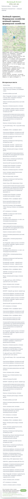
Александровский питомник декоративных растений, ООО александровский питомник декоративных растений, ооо (13, 155)
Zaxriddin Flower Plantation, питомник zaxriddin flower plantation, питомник (12, 166)
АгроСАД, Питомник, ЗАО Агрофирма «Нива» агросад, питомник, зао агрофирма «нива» (13, 89)
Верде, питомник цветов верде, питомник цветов (13, 149)
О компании (15, 6)
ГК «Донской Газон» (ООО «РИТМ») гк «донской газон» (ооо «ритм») (12, 281)
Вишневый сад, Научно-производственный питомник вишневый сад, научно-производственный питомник (13, 411)
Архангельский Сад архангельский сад (12, 163)
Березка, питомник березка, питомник (12, 123)
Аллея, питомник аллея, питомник (11, 284)
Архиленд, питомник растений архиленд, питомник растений (13, 141)
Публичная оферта (6, 6)
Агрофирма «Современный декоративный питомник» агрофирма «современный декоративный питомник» (13, 341)
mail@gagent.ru (17, 76)
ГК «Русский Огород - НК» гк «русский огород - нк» (14, 126)
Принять (23, 490)
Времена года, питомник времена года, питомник (12, 287)
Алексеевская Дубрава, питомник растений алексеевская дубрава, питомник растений (13, 133)
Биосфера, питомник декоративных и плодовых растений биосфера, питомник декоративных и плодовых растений (13, 349)
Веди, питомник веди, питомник (10, 176)
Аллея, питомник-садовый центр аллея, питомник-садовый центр (12, 173)
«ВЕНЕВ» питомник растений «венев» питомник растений (12, 137)
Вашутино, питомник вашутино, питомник (13, 106)
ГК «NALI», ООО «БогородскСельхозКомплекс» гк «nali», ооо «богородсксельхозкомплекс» (13, 219)
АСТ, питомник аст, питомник (10, 211)
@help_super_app (14, 4)
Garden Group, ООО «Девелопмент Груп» (13, 183)
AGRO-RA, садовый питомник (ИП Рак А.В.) (13, 365)
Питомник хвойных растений (10, 93)
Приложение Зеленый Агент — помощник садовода (12, 9)
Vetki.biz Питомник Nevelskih (10, 223)
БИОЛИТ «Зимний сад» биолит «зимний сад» (14, 291)
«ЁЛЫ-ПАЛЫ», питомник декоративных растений (12, 239)
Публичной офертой (7, 493)
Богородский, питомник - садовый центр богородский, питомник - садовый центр (12, 145)
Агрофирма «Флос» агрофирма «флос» (12, 129)
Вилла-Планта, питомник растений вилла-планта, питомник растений (13, 159)
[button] (14, 37)
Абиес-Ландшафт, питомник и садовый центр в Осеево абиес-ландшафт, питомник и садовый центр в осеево (14, 98)
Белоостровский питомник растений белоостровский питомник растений (11, 202)
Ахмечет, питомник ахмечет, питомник (12, 231)
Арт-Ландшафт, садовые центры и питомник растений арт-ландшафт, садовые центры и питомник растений (13, 110)
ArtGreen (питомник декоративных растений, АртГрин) (13, 102)
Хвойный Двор (6, 85)
